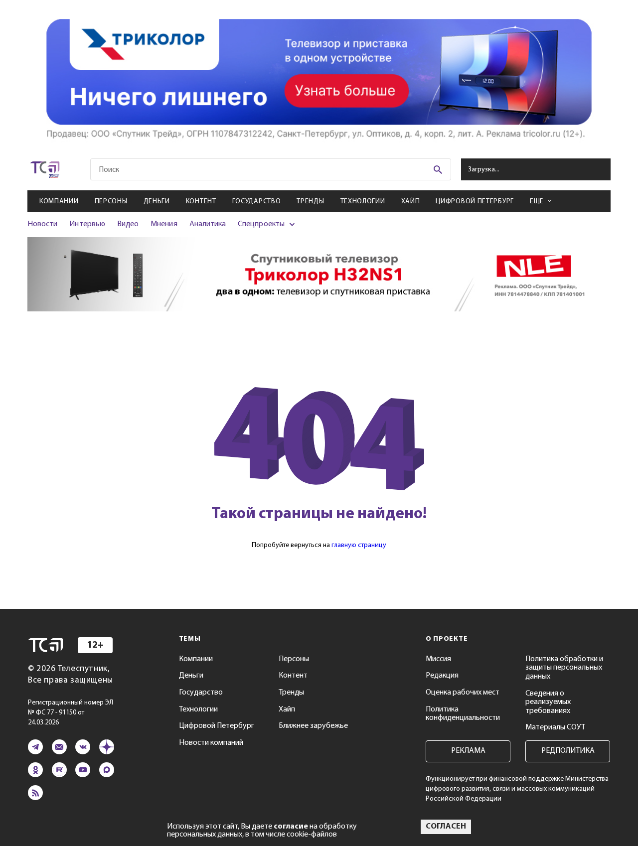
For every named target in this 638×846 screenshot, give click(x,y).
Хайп (410, 201)
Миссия (438, 659)
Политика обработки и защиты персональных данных (564, 668)
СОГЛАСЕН (446, 827)
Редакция (442, 676)
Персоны (111, 201)
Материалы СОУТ (555, 727)
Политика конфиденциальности (463, 713)
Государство (256, 201)
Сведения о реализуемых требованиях (548, 702)
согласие (291, 827)
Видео (128, 224)
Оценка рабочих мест (462, 693)
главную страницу (358, 545)
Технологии (362, 201)
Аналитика (207, 224)
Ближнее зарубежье (313, 726)
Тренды (310, 201)
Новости (42, 224)
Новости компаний (211, 743)
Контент (201, 201)
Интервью (87, 224)
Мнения (164, 224)
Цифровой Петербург (475, 201)
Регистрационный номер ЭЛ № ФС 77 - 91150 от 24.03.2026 (70, 712)
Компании (59, 201)
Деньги (157, 201)
